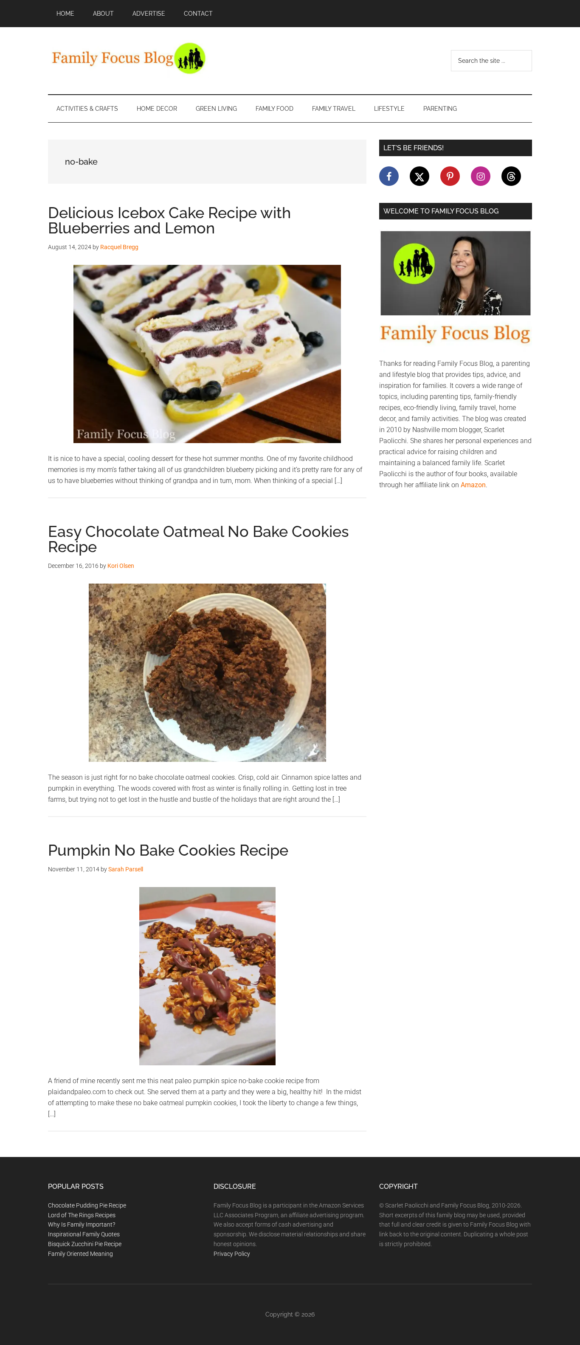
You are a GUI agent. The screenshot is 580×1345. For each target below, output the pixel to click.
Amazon (473, 485)
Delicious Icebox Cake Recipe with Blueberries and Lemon (169, 220)
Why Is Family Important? (81, 1224)
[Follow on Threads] (511, 176)
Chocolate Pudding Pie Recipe (87, 1205)
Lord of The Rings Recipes (81, 1215)
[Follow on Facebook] (389, 176)
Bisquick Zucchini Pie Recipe (84, 1244)
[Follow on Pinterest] (450, 176)
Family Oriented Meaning (80, 1253)
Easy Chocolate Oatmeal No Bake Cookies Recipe (198, 539)
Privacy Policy (232, 1253)
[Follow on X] (419, 176)
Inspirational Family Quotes (84, 1234)
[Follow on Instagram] (480, 176)
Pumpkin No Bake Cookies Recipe (168, 850)
